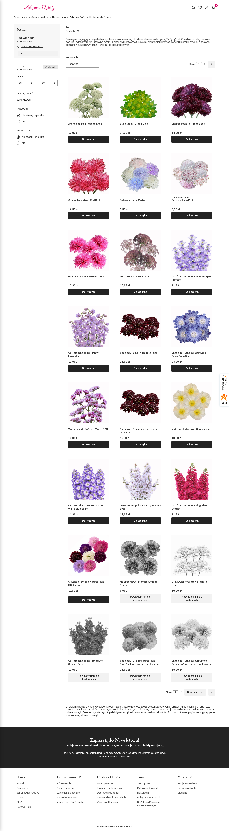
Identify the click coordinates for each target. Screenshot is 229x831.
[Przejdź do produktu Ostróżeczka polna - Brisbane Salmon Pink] (88, 634)
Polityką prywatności (120, 756)
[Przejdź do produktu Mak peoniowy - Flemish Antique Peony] (140, 555)
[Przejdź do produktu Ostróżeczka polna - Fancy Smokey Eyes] (140, 479)
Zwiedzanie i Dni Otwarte (70, 802)
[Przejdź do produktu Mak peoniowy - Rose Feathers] (88, 250)
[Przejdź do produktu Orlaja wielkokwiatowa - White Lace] (191, 555)
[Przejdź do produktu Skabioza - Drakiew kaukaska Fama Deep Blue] (191, 326)
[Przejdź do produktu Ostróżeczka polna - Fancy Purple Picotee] (191, 250)
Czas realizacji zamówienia (111, 797)
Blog (19, 802)
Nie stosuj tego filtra (33, 115)
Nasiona (44, 17)
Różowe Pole (24, 807)
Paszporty (22, 788)
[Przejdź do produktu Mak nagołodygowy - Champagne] (191, 402)
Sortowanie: (72, 57)
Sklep (34, 17)
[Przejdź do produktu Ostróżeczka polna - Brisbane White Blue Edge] (88, 479)
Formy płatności (105, 783)
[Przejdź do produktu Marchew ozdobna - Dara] (140, 250)
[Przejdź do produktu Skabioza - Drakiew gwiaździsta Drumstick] (140, 402)
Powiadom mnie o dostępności (140, 598)
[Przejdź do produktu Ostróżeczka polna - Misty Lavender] (88, 326)
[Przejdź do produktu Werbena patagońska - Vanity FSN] (88, 402)
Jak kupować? (145, 783)
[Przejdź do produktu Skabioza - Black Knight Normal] (140, 326)
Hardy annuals (96, 17)
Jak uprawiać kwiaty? (28, 793)
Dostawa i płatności (108, 793)
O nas (20, 797)
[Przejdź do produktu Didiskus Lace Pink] (191, 173)
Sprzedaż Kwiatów (67, 797)
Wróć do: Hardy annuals (32, 46)
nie (23, 121)
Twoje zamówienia (187, 783)
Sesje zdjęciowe (65, 788)
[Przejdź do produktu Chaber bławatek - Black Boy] (191, 97)
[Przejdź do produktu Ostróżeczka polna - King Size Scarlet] (191, 479)
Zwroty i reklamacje (107, 802)
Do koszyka (88, 139)
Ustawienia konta (187, 788)
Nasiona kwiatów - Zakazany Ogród (68, 17)
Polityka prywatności (148, 797)
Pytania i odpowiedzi (148, 788)
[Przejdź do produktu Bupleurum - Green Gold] (140, 97)
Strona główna (20, 17)
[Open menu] (18, 7)
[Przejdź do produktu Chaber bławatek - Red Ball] (88, 173)
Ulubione (182, 793)
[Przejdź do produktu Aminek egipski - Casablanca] (88, 97)
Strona (192, 64)
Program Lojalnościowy (109, 788)
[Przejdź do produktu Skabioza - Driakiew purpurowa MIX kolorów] (88, 555)
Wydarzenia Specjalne (69, 793)
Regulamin (97, 753)
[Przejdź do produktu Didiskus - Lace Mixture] (140, 173)
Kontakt (21, 783)
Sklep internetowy (113, 826)
